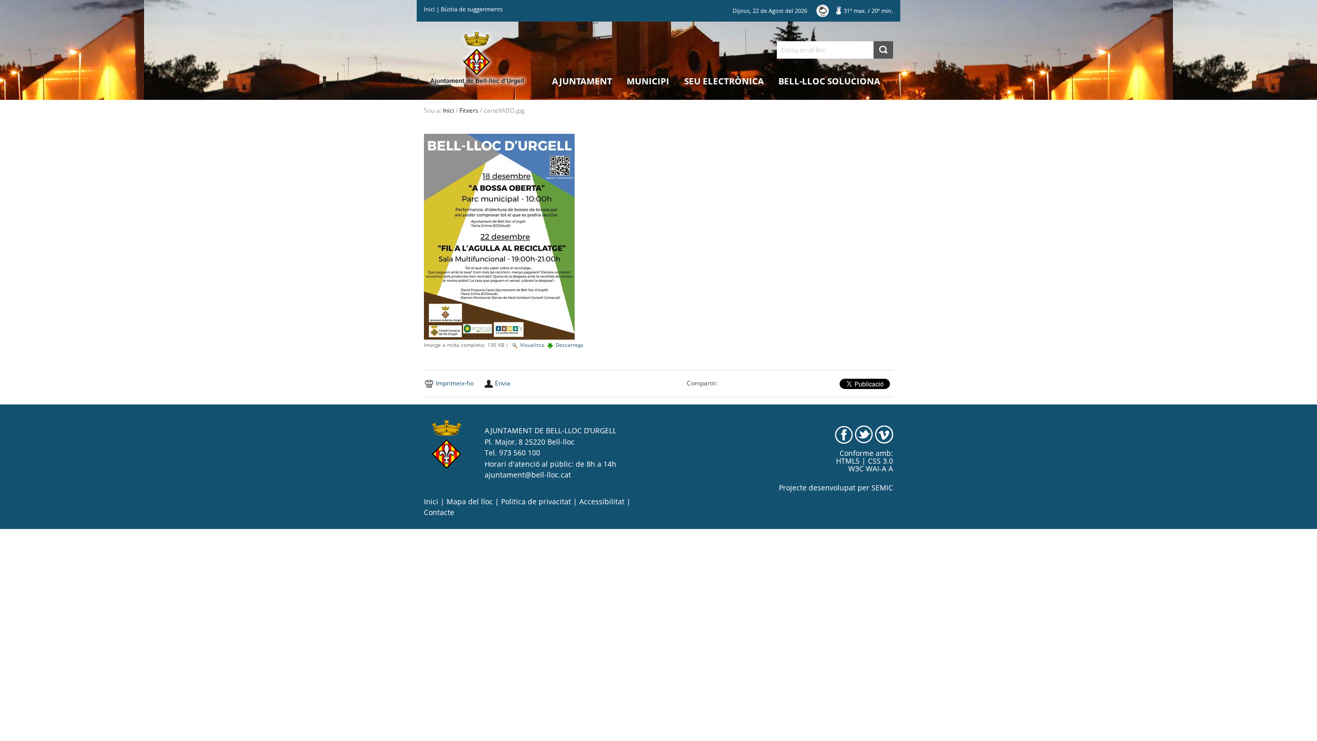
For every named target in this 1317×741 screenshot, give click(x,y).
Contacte (439, 512)
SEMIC (882, 487)
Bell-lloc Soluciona (829, 81)
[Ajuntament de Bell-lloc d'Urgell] (477, 57)
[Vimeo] (884, 434)
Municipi (648, 81)
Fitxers (468, 110)
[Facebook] (844, 434)
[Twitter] (864, 434)
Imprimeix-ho (455, 383)
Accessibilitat (602, 501)
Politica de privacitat (536, 501)
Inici (429, 9)
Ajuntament (582, 81)
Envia (502, 383)
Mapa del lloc (470, 501)
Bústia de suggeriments (472, 9)
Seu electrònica (724, 81)
